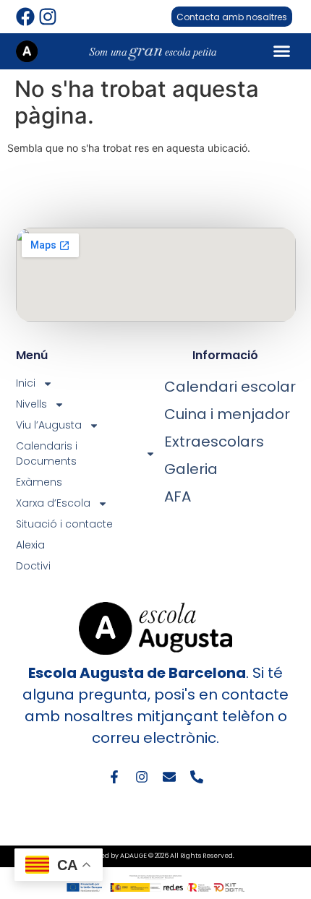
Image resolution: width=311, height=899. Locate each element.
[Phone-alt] (196, 776)
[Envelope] (169, 776)
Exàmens (39, 482)
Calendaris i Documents (46, 453)
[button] (282, 51)
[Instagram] (47, 16)
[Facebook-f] (114, 776)
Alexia (30, 545)
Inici (25, 383)
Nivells (31, 404)
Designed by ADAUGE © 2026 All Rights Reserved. (155, 855)
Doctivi (33, 566)
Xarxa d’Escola (53, 503)
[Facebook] (25, 16)
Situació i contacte (64, 524)
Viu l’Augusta (49, 425)
